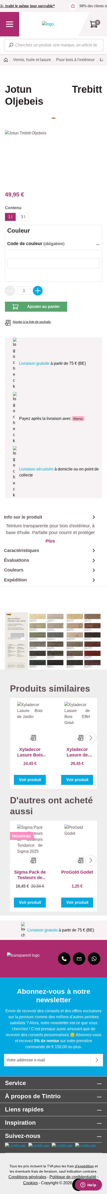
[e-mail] (79, 958)
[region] (53, 158)
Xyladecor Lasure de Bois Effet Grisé (77, 752)
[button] (53, 244)
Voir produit (30, 780)
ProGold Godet (77, 872)
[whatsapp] (94, 958)
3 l (23, 217)
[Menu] (9, 24)
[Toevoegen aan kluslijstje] (34, 738)
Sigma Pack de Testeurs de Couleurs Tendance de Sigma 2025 (30, 875)
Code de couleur (24, 243)
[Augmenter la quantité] (38, 291)
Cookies (30, 1183)
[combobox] (53, 45)
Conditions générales (27, 1177)
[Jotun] (53, 118)
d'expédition (84, 1166)
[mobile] (64, 958)
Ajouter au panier (43, 306)
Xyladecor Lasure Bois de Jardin (30, 752)
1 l (10, 217)
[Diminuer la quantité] (10, 291)
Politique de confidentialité (73, 1177)
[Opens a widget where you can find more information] (88, 1185)
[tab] (48, 529)
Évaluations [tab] (16, 560)
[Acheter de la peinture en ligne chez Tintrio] (48, 24)
